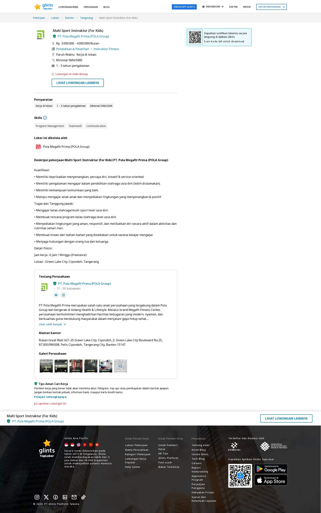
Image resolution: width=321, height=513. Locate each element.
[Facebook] (55, 497)
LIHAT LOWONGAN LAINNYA (77, 83)
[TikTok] (83, 497)
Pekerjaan (39, 18)
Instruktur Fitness (106, 49)
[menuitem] (213, 7)
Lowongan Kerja (68, 7)
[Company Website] (56, 295)
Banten (69, 18)
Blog (106, 7)
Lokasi (55, 18)
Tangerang (86, 18)
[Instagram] (37, 497)
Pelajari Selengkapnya (50, 397)
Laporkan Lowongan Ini (52, 403)
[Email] (74, 497)
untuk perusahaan (269, 6)
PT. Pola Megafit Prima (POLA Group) (83, 36)
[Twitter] (46, 497)
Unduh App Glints (184, 6)
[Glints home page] (43, 7)
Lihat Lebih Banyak (50, 324)
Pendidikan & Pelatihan (72, 49)
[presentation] (43, 7)
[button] (54, 36)
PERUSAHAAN (91, 7)
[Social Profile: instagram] (63, 295)
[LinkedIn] (65, 497)
